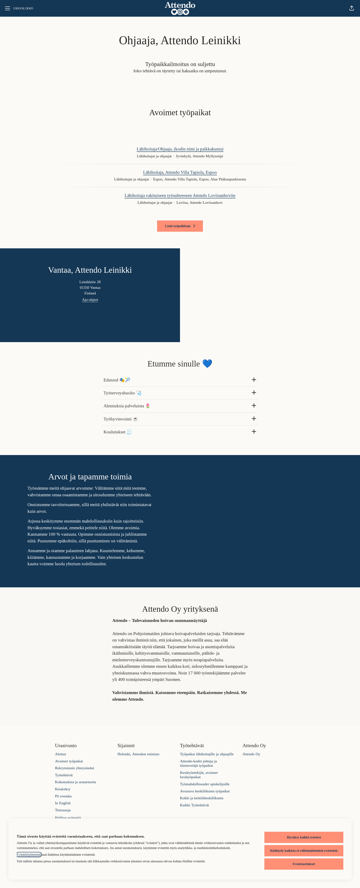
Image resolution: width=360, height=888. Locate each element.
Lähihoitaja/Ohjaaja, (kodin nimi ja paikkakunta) (180, 148)
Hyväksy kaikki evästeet (304, 837)
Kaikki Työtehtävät (194, 805)
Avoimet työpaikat (69, 761)
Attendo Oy (251, 754)
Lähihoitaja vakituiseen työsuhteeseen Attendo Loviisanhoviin (180, 195)
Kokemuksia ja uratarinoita (75, 782)
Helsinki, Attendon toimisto (138, 754)
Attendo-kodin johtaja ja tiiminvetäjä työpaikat (198, 763)
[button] (352, 8)
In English (63, 803)
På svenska (63, 796)
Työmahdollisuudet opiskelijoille (205, 784)
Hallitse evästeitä (68, 818)
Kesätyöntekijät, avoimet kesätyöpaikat (199, 774)
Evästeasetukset (304, 864)
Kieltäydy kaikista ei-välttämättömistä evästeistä (304, 850)
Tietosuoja (63, 810)
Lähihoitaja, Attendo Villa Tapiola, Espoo (180, 172)
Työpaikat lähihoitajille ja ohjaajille (207, 754)
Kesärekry (62, 789)
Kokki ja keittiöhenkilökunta (201, 798)
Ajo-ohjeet (90, 300)
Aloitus (60, 754)
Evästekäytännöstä (29, 854)
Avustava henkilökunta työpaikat (205, 791)
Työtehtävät (64, 775)
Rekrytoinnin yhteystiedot (74, 768)
